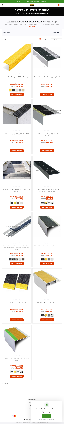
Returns (32, 396)
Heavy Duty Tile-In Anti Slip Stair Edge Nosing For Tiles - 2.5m (16, 134)
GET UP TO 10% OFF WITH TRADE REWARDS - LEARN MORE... (32, 1)
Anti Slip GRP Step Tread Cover (17, 302)
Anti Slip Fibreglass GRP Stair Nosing (17, 77)
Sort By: (47, 40)
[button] (32, 33)
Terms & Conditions (32, 394)
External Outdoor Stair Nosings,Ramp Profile (47, 77)
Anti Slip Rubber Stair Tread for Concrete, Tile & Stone (16, 190)
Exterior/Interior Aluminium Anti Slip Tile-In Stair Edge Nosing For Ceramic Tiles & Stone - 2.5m (16, 247)
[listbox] (56, 39)
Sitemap (46, 422)
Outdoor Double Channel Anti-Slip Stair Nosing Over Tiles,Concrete (47, 190)
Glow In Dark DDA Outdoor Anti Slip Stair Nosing (17, 359)
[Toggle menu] (8, 5)
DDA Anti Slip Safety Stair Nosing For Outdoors (47, 246)
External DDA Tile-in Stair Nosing (47, 302)
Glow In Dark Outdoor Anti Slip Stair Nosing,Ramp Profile (47, 134)
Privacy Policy (32, 399)
